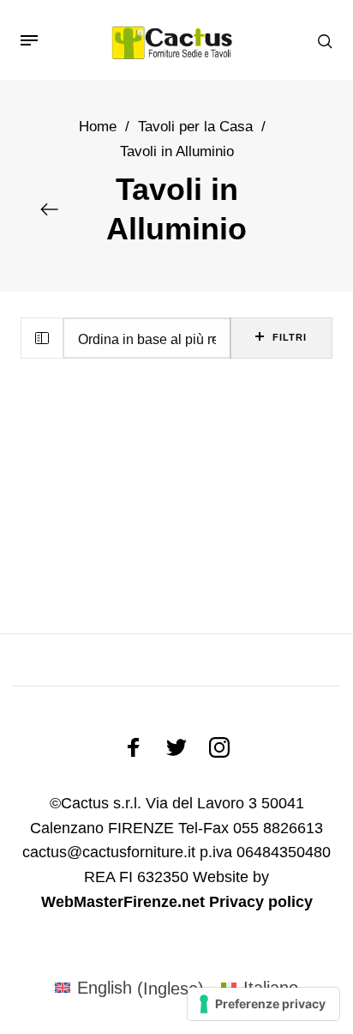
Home (98, 126)
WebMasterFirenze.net (123, 901)
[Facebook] (133, 747)
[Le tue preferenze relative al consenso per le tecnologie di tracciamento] (263, 1004)
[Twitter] (176, 747)
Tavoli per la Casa (195, 126)
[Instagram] (219, 747)
